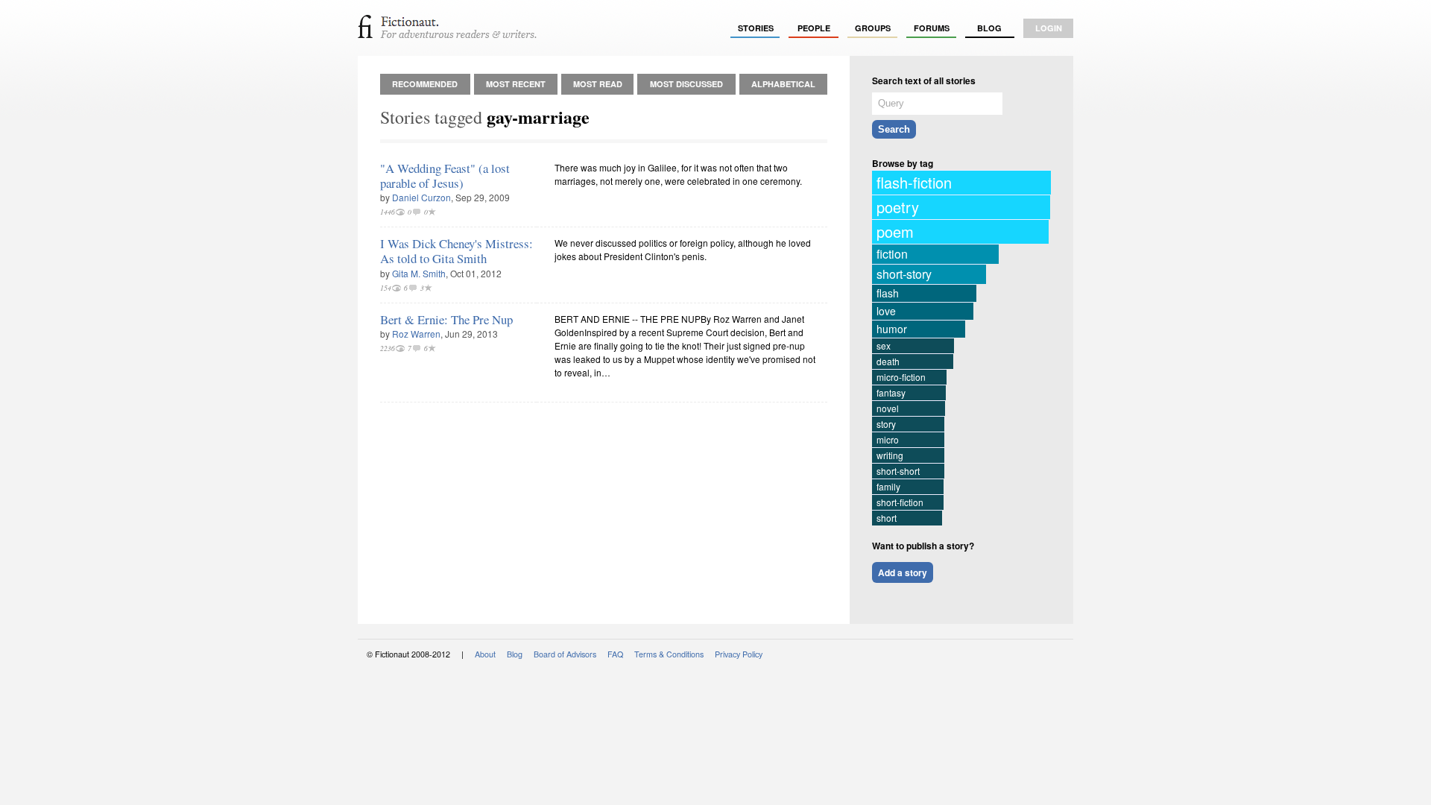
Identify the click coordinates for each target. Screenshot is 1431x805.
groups (873, 28)
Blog (989, 28)
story (886, 423)
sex (883, 345)
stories (756, 28)
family (888, 486)
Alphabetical (783, 83)
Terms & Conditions (669, 654)
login (1048, 28)
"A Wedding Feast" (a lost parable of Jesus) (445, 176)
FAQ (615, 654)
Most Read (597, 83)
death (888, 361)
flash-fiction (914, 182)
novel (887, 408)
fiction (892, 253)
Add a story (902, 572)
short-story (904, 273)
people (813, 28)
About (485, 654)
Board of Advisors (565, 654)
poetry (897, 207)
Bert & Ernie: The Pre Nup (446, 319)
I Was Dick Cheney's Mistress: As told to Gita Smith (456, 251)
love (886, 310)
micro (887, 439)
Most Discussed (686, 83)
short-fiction (899, 502)
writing (889, 455)
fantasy (891, 392)
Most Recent (516, 83)
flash (887, 292)
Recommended (425, 83)
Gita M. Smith (419, 273)
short (886, 517)
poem (895, 231)
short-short (898, 470)
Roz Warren (416, 333)
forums (932, 28)
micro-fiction (901, 376)
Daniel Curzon (421, 197)
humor (891, 328)
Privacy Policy (738, 654)
